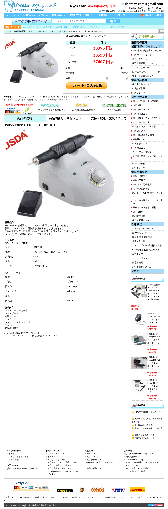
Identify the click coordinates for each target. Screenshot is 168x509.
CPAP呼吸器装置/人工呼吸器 (145, 250)
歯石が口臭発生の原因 (145, 435)
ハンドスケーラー (140, 67)
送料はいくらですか (56, 459)
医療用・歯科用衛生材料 (144, 207)
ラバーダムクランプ (141, 152)
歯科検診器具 (139, 80)
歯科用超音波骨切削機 (143, 135)
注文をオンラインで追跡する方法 (62, 462)
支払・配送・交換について (108, 118)
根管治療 (47, 27)
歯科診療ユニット (31, 27)
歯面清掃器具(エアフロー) (144, 63)
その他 (135, 270)
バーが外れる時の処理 (135, 471)
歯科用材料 (138, 212)
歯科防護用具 (138, 216)
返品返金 (89, 451)
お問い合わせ (59, 15)
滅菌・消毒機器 (117, 27)
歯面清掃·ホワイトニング (146, 46)
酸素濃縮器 (137, 262)
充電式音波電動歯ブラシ (144, 76)
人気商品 (43, 15)
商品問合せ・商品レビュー (66, 118)
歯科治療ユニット (141, 114)
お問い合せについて (17, 459)
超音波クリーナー (113, 497)
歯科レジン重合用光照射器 (145, 101)
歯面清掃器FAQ (132, 456)
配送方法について (55, 456)
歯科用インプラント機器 (144, 126)
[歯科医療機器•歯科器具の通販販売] (30, 12)
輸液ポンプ (137, 254)
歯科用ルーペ (139, 139)
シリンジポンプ (139, 258)
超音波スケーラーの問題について (140, 453)
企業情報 (102, 15)
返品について (92, 456)
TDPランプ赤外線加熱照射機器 (147, 245)
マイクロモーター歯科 (29, 497)
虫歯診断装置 (138, 88)
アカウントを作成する (18, 456)
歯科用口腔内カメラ (141, 84)
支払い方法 (75, 15)
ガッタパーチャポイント (71, 497)
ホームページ (12, 15)
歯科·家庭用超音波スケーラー (147, 50)
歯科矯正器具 (139, 131)
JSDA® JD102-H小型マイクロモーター (25, 333)
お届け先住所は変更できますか (61, 468)
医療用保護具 (139, 42)
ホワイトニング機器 (133, 497)
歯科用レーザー (139, 168)
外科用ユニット (140, 148)
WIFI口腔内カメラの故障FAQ (138, 468)
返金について (92, 453)
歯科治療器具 (20, 31)
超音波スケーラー (97, 27)
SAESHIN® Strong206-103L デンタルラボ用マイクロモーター (153, 340)
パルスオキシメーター (143, 228)
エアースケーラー (140, 59)
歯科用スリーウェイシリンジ (146, 118)
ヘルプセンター (14, 451)
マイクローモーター (38, 31)
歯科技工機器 (62, 27)
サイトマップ (118, 15)
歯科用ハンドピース (142, 109)
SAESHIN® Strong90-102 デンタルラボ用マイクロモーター (153, 386)
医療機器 (136, 224)
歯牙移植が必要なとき (145, 438)
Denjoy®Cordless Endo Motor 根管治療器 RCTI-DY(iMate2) (32, 336)
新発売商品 (29, 15)
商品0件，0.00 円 (153, 15)
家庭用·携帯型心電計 (142, 237)
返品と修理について (95, 459)
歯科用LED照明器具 (142, 184)
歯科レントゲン (140, 93)
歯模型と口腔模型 (141, 189)
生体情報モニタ (139, 232)
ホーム (8, 31)
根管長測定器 (79, 27)
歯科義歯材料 (138, 163)
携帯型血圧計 (138, 241)
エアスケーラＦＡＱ (134, 459)
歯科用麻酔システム (141, 267)
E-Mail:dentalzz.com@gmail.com (23, 468)
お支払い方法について (57, 453)
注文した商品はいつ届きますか (61, 465)
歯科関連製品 (139, 172)
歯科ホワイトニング (142, 55)
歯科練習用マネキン (141, 220)
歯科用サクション (140, 143)
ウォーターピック (93, 497)
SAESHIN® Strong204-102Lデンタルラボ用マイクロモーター (153, 363)
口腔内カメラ (9, 497)
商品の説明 (24, 118)
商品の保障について (95, 468)
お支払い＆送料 (53, 451)
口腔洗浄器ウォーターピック (146, 72)
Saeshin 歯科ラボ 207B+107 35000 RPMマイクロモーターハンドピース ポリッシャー (153, 294)
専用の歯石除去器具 (144, 425)
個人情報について (16, 453)
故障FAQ (89, 15)
